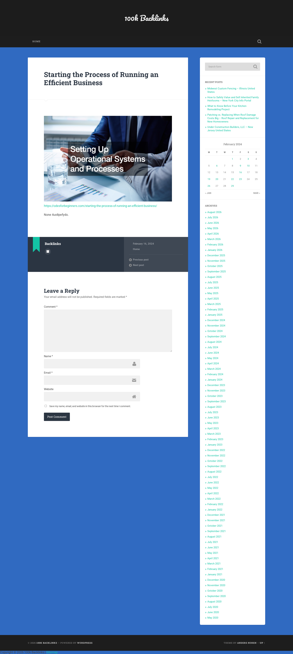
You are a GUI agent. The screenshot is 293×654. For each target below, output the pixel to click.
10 (248, 165)
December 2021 (216, 514)
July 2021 (212, 542)
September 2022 (216, 466)
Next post (138, 265)
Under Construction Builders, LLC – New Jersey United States (230, 129)
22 (232, 179)
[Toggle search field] (259, 41)
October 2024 (214, 331)
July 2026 (212, 217)
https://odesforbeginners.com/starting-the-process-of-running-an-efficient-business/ (100, 206)
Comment (50, 306)
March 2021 (214, 563)
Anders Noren (247, 642)
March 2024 (214, 368)
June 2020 (213, 612)
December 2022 (216, 450)
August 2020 (214, 601)
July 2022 (212, 477)
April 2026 (213, 233)
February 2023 (215, 439)
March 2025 (214, 304)
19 (209, 179)
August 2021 (214, 536)
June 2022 (213, 482)
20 (217, 179)
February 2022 (215, 504)
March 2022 (214, 498)
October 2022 (214, 461)
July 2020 (212, 607)
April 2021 (213, 558)
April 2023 (213, 428)
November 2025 (216, 260)
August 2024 (214, 341)
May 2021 (212, 552)
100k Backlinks (146, 18)
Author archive (48, 251)
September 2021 (216, 531)
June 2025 (213, 287)
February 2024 (215, 374)
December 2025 (216, 255)
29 (232, 186)
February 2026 (215, 244)
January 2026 (214, 250)
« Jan (208, 193)
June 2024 (213, 352)
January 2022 (214, 509)
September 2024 (216, 336)
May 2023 (212, 423)
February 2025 (215, 309)
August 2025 (214, 276)
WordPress (85, 642)
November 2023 (216, 390)
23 (240, 179)
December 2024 (216, 320)
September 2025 (216, 271)
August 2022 (214, 471)
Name (48, 356)
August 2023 (214, 406)
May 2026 (212, 228)
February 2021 (215, 569)
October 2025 (214, 266)
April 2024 (213, 363)
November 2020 (216, 585)
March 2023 (214, 433)
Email (48, 372)
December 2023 (216, 385)
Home (36, 41)
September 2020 (216, 596)
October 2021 (214, 525)
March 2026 (214, 239)
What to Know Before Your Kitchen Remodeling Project (226, 107)
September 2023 (216, 401)
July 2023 (212, 412)
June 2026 (213, 222)
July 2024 (212, 347)
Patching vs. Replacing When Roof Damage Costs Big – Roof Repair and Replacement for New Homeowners (233, 118)
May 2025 (212, 293)
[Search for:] (232, 67)
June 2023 (213, 417)
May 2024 (212, 358)
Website (48, 389)
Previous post (141, 259)
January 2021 (214, 574)
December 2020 (216, 579)
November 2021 (216, 520)
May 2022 (212, 487)
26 (209, 186)
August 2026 (214, 212)
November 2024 (216, 325)
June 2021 (213, 547)
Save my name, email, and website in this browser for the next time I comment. (90, 406)
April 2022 (213, 493)
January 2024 (214, 379)
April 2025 (213, 298)
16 (240, 172)
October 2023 (214, 396)
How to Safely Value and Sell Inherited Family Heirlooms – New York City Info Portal (233, 99)
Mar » (256, 193)
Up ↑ (262, 642)
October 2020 (214, 590)
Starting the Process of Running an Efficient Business (101, 78)
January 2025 (214, 314)
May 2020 (212, 617)
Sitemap (52, 652)
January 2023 (214, 444)
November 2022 (216, 455)
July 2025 (212, 282)
